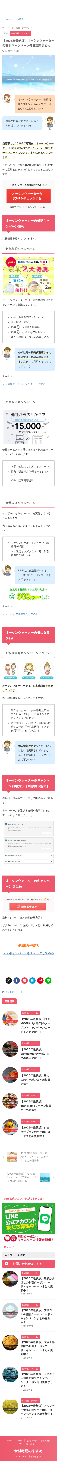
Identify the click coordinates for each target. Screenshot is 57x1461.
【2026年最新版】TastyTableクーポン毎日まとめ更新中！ (36, 1106)
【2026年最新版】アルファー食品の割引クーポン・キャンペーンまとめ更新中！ (38, 1409)
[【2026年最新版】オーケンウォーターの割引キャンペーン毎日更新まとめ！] (32, 980)
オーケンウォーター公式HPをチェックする (27, 196)
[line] (48, 980)
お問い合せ (32, 1440)
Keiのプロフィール (15, 1440)
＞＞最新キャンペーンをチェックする (23, 384)
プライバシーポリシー (28, 1444)
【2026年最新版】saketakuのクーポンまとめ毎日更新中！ (35, 1053)
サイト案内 (45, 1440)
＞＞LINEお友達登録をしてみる (20, 614)
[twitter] (9, 980)
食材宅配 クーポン (14, 992)
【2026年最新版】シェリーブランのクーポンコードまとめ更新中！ (35, 1132)
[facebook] (16, 980)
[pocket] (24, 980)
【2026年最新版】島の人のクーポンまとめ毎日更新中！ (35, 1080)
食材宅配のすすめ (28, 9)
